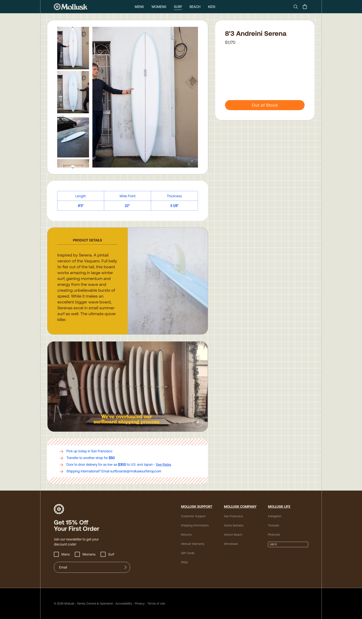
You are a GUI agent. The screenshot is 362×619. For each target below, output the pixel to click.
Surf (178, 7)
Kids (211, 7)
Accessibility (122, 603)
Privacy (140, 603)
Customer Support (193, 516)
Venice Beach (233, 534)
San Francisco (233, 516)
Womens (158, 7)
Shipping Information (195, 525)
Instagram (274, 516)
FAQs (184, 562)
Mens (139, 7)
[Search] (297, 6)
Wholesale (231, 543)
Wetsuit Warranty (192, 543)
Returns (186, 534)
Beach (195, 7)
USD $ (273, 544)
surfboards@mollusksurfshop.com (135, 471)
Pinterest (274, 534)
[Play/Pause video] (198, 422)
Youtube (273, 525)
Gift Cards (187, 553)
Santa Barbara (233, 525)
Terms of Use (156, 603)
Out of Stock (265, 105)
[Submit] (125, 567)
